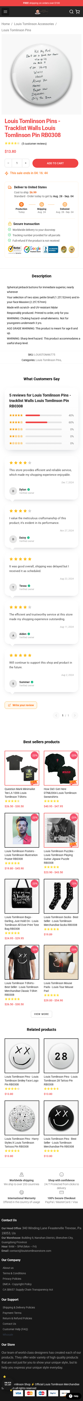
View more (41, 1014)
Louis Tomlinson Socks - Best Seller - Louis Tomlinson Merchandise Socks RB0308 (61, 921)
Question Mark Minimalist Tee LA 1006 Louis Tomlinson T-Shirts (20, 792)
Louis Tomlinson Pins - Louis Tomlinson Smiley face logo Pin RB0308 (21, 1080)
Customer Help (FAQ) (15, 1329)
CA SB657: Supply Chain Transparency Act (28, 1289)
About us (8, 1267)
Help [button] (76, 1396)
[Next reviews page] (74, 715)
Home (6, 24)
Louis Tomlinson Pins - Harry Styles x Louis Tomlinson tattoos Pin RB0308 (22, 1142)
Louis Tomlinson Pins (16, 30)
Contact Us (9, 1323)
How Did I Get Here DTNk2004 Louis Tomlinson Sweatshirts (60, 792)
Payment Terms (12, 1312)
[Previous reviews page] (56, 715)
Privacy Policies (12, 1278)
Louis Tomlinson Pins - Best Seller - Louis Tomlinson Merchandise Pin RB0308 (60, 1142)
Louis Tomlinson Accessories (34, 24)
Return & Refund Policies (17, 1318)
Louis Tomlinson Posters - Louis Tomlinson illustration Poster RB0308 (21, 855)
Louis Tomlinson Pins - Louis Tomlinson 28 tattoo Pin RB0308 (61, 1080)
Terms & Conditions (14, 1273)
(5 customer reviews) (34, 143)
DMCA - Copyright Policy (17, 1284)
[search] (71, 11)
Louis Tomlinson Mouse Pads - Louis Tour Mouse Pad (58, 987)
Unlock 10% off (7, 1384)
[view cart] (77, 11)
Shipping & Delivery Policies (19, 1307)
